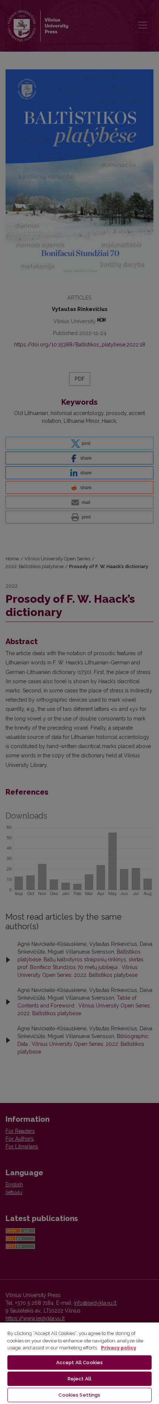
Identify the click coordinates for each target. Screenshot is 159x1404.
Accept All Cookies (79, 1362)
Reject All (79, 1378)
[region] (79, 1363)
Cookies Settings (79, 1395)
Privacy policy (118, 1348)
